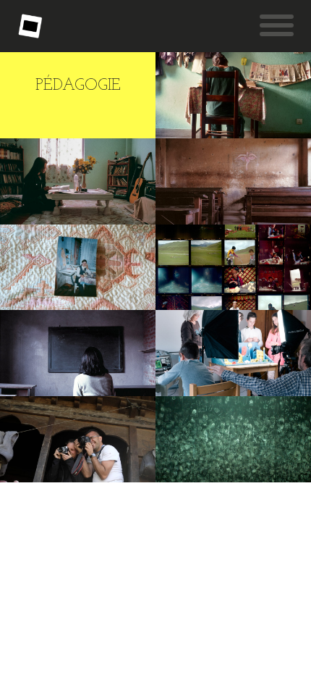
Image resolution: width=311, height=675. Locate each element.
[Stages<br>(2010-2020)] (78, 439)
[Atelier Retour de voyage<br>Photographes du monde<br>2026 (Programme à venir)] (78, 268)
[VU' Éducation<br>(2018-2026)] (78, 353)
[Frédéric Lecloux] (30, 26)
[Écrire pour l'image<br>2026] (78, 181)
